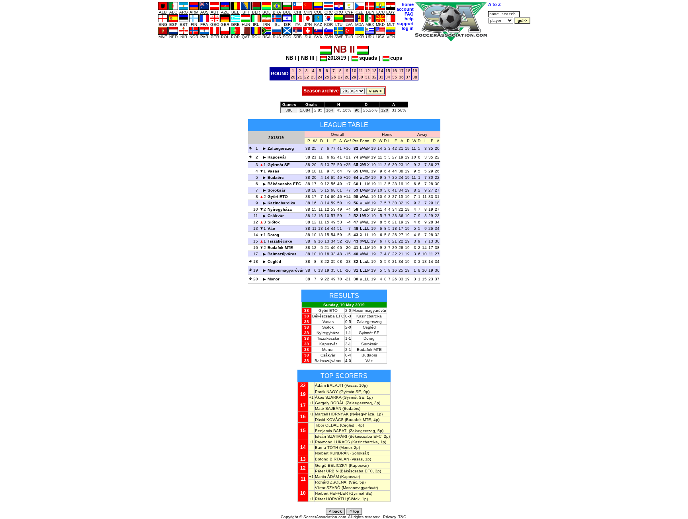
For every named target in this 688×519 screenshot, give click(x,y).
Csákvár (276, 215)
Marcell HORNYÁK (332, 414)
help (409, 18)
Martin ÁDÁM (327, 476)
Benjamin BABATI (331, 431)
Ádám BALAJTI (329, 385)
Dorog (273, 235)
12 (367, 71)
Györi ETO (278, 196)
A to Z (494, 4)
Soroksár (276, 190)
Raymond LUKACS (332, 442)
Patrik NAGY (326, 392)
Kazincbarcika (281, 203)
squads (368, 58)
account (405, 9)
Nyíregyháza (280, 209)
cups (396, 58)
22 (306, 77)
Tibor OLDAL (327, 425)
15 (387, 71)
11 (361, 71)
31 (367, 77)
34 (387, 77)
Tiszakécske (280, 241)
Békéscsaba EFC (284, 184)
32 (374, 77)
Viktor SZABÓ (327, 488)
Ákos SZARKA (328, 397)
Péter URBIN (326, 471)
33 (381, 77)
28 (347, 77)
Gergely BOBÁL (329, 403)
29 (354, 77)
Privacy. (390, 517)
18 (408, 71)
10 (354, 71)
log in (408, 28)
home (408, 4)
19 (414, 71)
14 (381, 71)
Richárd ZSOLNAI (331, 482)
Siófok (274, 222)
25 (326, 77)
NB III (308, 58)
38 (414, 77)
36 (401, 77)
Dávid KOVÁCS (329, 419)
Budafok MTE (280, 247)
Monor (274, 279)
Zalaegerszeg (281, 148)
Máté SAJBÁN (328, 408)
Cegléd (274, 261)
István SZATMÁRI (331, 436)
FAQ (409, 14)
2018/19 (337, 58)
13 (374, 71)
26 (333, 77)
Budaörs (276, 177)
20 (293, 77)
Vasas (274, 171)
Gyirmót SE (279, 165)
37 (408, 77)
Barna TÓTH (326, 447)
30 (360, 77)
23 (313, 77)
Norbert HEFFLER (331, 493)
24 (320, 77)
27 (340, 77)
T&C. (402, 517)
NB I (291, 58)
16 (394, 71)
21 (299, 77)
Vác (271, 228)
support (405, 23)
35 (394, 77)
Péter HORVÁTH (330, 499)
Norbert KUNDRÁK (332, 453)
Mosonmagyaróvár (286, 270)
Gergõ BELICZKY (331, 465)
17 (401, 71)
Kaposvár (277, 157)
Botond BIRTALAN (332, 459)
